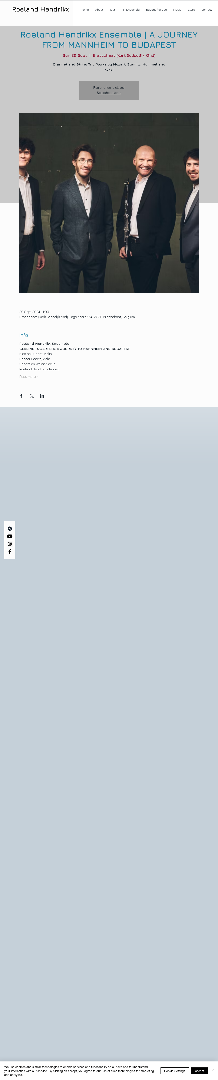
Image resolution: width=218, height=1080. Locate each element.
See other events (109, 93)
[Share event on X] (32, 396)
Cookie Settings (174, 1071)
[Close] (212, 1071)
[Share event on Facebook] (21, 396)
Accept (199, 1071)
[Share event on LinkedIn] (42, 396)
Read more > (29, 376)
